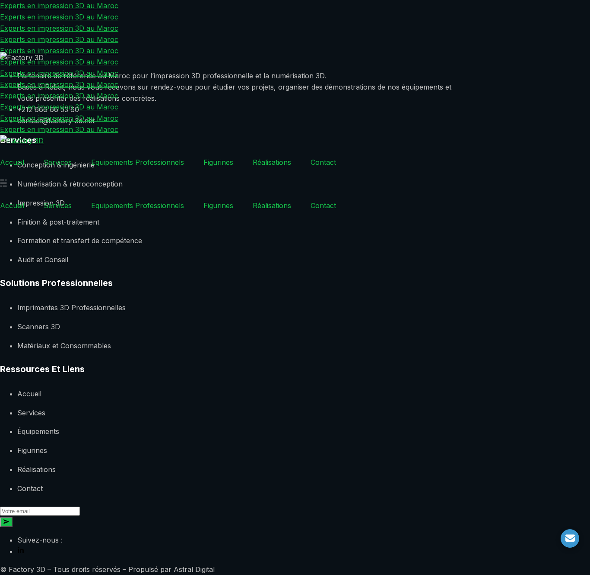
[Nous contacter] (570, 538)
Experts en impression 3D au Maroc (59, 5)
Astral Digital (194, 569)
